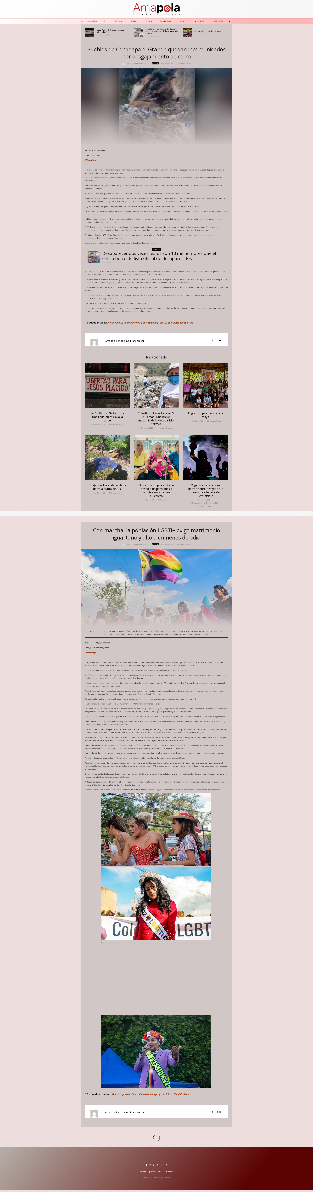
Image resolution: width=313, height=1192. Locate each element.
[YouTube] (158, 1165)
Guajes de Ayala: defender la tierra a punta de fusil (108, 487)
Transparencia (169, 1172)
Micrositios (199, 21)
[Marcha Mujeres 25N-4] (205, 457)
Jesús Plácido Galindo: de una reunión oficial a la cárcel (112, 31)
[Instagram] (154, 1165)
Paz (103, 21)
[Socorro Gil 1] (138, 32)
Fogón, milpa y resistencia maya (207, 31)
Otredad (134, 21)
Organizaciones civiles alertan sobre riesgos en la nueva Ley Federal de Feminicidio (205, 490)
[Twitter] (150, 1165)
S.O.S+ (182, 21)
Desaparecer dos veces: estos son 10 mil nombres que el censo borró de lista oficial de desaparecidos (159, 256)
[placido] (89, 32)
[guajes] (107, 457)
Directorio (142, 1172)
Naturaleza (117, 21)
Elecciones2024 (166, 21)
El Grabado (218, 21)
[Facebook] (146, 1165)
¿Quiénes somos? (155, 1172)
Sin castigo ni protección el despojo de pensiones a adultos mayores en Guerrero (157, 490)
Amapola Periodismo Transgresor (138, 63)
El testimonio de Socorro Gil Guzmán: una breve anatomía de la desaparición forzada (161, 31)
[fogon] (187, 32)
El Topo (149, 21)
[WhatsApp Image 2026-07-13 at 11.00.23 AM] (156, 457)
